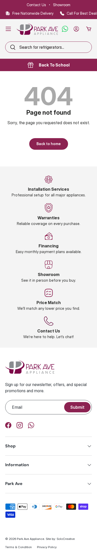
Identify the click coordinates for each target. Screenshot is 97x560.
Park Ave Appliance (30, 539)
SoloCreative (66, 539)
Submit (77, 407)
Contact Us (36, 5)
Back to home (48, 143)
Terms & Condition (18, 547)
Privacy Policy (47, 547)
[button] (88, 29)
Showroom (61, 5)
